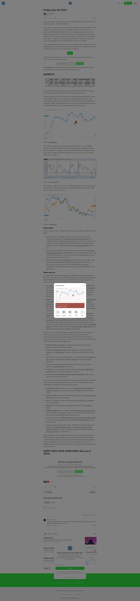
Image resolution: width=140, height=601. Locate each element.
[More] (82, 312)
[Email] (70, 312)
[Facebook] (64, 312)
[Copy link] (57, 312)
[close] (84, 285)
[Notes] (76, 312)
